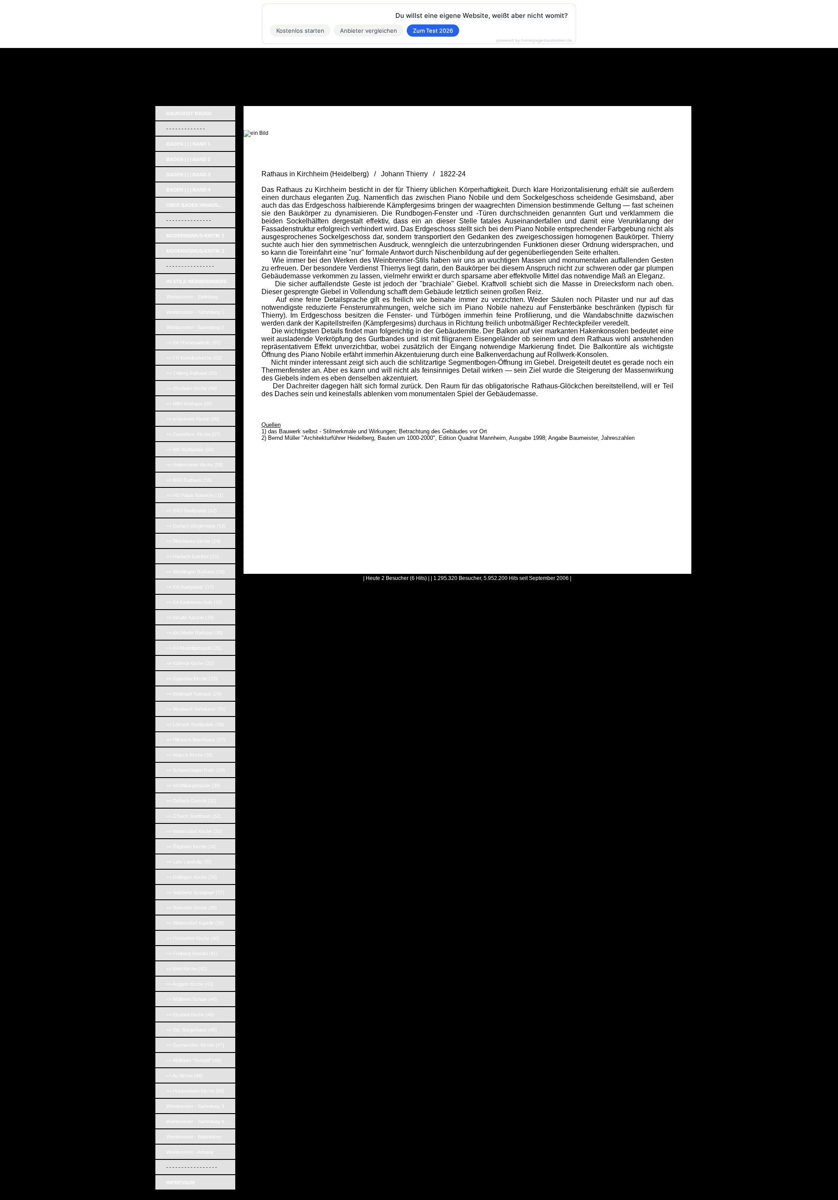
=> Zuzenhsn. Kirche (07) (193, 434)
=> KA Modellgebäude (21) (194, 648)
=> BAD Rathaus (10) (189, 480)
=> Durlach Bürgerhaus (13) (196, 525)
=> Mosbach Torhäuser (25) (196, 709)
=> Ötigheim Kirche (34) (191, 846)
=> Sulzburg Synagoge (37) (195, 892)
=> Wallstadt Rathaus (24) (193, 693)
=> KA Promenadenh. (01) (193, 342)
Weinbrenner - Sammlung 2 (195, 327)
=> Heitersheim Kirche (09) (194, 464)
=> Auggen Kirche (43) (189, 984)
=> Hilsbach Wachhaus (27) (195, 739)
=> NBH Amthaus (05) (189, 403)
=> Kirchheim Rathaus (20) (194, 632)
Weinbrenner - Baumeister (194, 1136)
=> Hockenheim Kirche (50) (195, 1091)
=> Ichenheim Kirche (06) (193, 419)
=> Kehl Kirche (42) (186, 968)
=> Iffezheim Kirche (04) (191, 388)
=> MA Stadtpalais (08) (190, 449)
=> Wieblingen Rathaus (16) (195, 571)
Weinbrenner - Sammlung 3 (195, 1106)
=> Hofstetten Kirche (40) (193, 938)
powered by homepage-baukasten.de (534, 40)
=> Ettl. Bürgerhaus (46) (191, 1029)
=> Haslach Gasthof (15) (192, 556)
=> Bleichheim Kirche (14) (193, 541)
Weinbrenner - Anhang (189, 1152)
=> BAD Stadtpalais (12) (191, 510)
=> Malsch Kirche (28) (189, 755)
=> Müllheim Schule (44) (191, 999)
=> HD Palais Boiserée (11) (194, 495)
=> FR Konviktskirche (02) (194, 357)
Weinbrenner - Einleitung (192, 296)
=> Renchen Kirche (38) (191, 907)
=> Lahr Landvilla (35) (189, 861)
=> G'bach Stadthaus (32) (193, 816)
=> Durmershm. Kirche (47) (195, 1045)
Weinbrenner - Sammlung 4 (195, 1121)
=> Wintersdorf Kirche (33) (194, 831)
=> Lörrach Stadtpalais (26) (195, 724)
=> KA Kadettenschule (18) (194, 602)
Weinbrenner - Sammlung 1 (195, 312)
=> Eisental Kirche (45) (190, 1014)
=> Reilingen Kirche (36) (191, 877)
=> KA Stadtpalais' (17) (190, 587)
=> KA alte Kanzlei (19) (190, 617)
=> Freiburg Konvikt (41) (192, 953)
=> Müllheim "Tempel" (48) (193, 1060)
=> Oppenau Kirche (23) (191, 678)
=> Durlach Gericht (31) (191, 800)
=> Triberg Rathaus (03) (191, 373)
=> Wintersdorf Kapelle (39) (195, 923)
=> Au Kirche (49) (184, 1075)
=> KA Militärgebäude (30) (193, 785)
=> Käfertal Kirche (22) (190, 663)
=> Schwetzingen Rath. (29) (195, 770)
